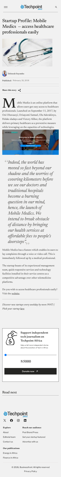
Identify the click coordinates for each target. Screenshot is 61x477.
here (22, 309)
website (15, 293)
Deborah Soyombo (16, 74)
